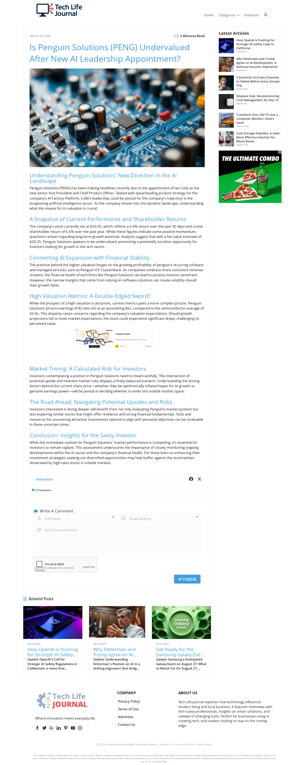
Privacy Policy (204, 744)
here (164, 761)
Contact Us (166, 744)
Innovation (44, 479)
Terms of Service (184, 744)
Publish (189, 579)
